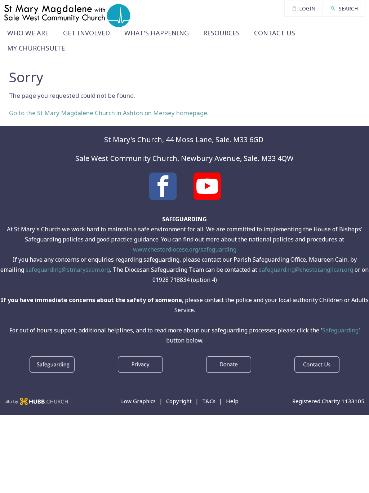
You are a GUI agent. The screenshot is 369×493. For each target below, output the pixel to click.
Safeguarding (340, 330)
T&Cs (208, 401)
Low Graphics (138, 401)
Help (232, 401)
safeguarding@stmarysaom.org (68, 270)
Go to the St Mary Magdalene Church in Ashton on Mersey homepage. (109, 113)
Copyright (179, 401)
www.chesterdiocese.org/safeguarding (184, 249)
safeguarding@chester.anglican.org (306, 270)
